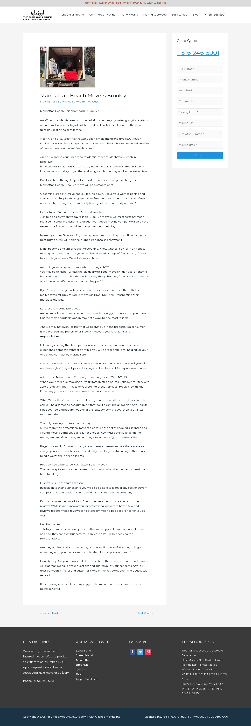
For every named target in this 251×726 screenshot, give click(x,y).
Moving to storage (155, 14)
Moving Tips (47, 101)
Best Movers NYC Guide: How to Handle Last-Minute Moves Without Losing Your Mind (202, 664)
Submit (200, 155)
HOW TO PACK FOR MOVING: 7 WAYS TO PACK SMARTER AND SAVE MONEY (202, 688)
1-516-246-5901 (198, 52)
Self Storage (179, 14)
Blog (195, 14)
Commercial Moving (102, 14)
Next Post (145, 613)
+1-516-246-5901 (43, 681)
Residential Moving (72, 14)
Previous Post (47, 613)
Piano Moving (129, 14)
